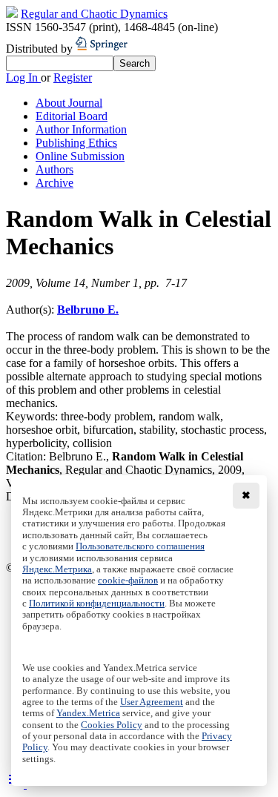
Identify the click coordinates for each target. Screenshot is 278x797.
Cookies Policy (111, 725)
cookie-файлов (128, 580)
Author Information (81, 129)
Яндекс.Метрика (57, 569)
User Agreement (151, 702)
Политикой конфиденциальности (97, 603)
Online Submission (80, 156)
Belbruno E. (88, 309)
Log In (23, 77)
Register (72, 77)
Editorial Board (71, 116)
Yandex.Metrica (88, 713)
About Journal (69, 102)
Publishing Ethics (76, 142)
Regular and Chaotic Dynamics (94, 13)
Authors (54, 169)
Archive (54, 182)
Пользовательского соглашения (140, 546)
